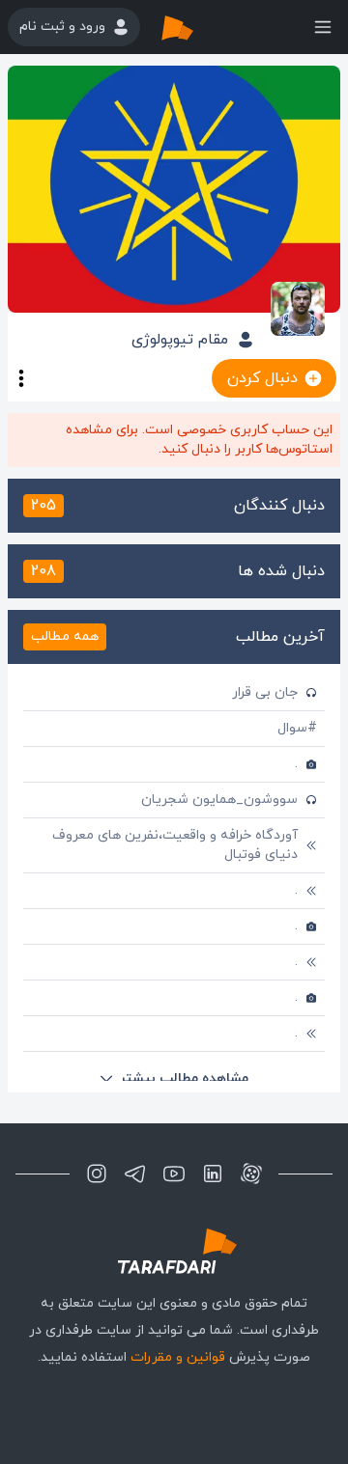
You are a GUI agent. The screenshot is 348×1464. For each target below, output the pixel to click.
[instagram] (96, 1173)
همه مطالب (65, 636)
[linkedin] (212, 1173)
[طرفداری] (197, 27)
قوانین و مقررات (177, 1357)
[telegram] (135, 1173)
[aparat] (251, 1173)
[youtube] (174, 1173)
